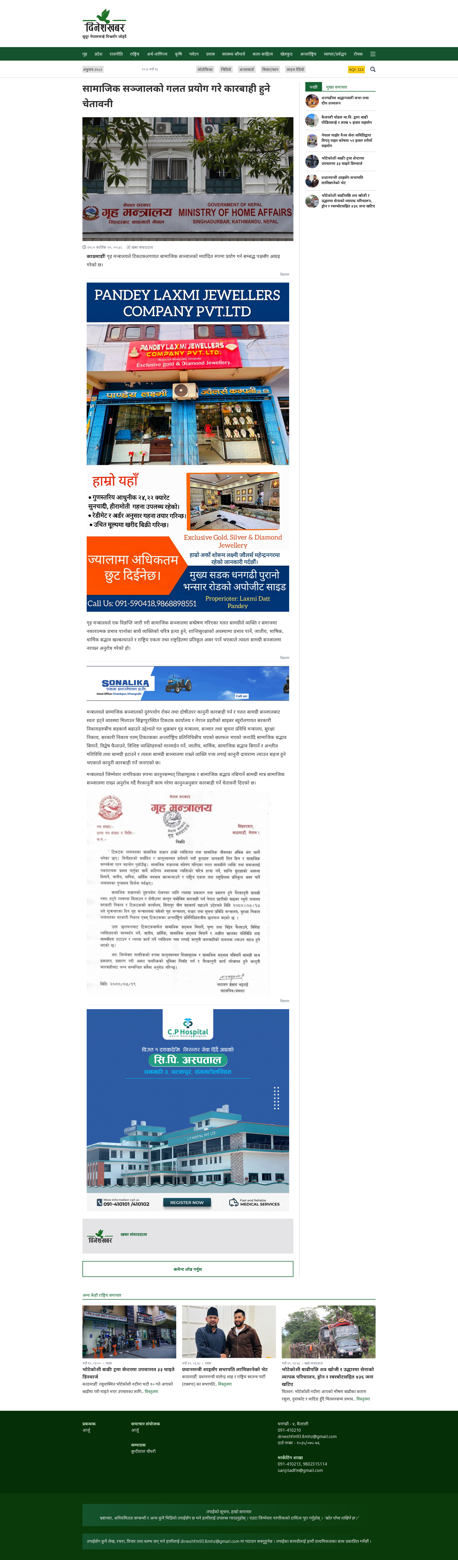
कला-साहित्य (263, 54)
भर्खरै (314, 87)
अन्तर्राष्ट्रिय (308, 54)
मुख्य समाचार (336, 87)
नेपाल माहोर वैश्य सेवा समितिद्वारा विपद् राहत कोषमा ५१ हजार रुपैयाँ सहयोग (347, 141)
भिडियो (226, 69)
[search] (373, 69)
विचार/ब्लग (270, 69)
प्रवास (210, 54)
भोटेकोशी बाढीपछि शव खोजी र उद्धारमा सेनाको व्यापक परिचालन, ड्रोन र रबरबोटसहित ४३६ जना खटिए (348, 201)
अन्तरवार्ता (247, 69)
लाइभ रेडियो (295, 69)
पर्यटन (194, 54)
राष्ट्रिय (134, 54)
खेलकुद (286, 54)
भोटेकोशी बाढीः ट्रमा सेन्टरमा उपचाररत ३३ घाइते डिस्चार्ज (343, 161)
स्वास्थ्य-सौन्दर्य (233, 54)
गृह (84, 54)
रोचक (358, 54)
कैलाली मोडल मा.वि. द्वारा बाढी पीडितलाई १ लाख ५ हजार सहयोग (347, 120)
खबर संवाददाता (134, 1235)
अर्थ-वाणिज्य (157, 54)
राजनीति (116, 54)
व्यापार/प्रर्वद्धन (335, 54)
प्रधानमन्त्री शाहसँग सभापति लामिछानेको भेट (342, 180)
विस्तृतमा (151, 1392)
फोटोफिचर (205, 69)
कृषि (178, 54)
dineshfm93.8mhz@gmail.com (209, 1542)
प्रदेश (98, 54)
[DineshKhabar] (104, 20)
